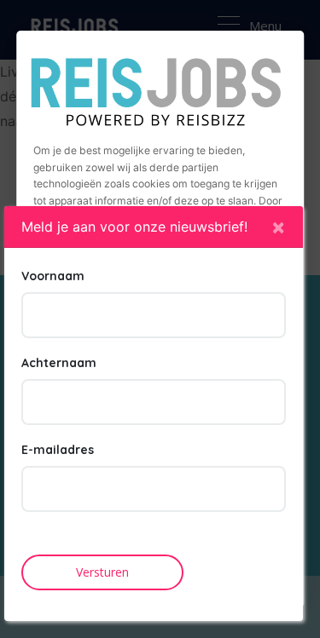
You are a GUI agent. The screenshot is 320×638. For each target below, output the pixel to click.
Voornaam (52, 276)
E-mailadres (57, 449)
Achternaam (58, 363)
